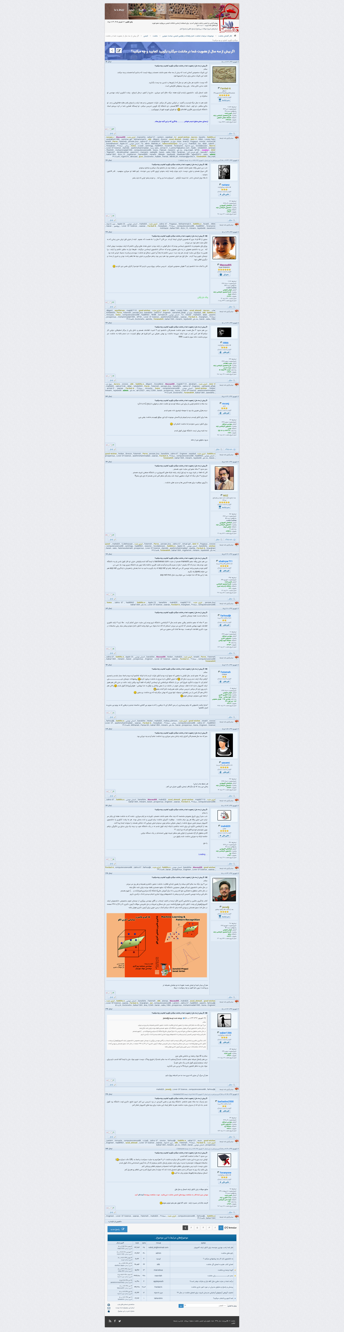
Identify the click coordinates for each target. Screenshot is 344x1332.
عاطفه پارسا (154, 148)
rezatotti (168, 145)
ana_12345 (151, 390)
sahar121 (151, 137)
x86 (158, 1264)
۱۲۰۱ (219, 1058)
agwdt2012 (196, 154)
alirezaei (133, 156)
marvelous (158, 1270)
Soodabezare (201, 145)
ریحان (127, 145)
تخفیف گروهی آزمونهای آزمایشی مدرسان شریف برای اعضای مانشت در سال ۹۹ (205, 1292)
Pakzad (163, 150)
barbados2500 (179, 1094)
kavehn (202, 137)
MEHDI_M (174, 156)
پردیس (229, 210)
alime (147, 143)
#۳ (107, 232)
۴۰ (227, 590)
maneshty (141, 137)
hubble (158, 156)
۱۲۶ (218, 938)
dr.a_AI (118, 1005)
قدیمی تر (118, 1221)
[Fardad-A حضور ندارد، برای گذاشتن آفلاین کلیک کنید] (219, 88)
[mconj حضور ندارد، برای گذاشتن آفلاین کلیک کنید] (221, 403)
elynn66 (126, 148)
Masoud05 (120, 1288)
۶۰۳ (218, 1206)
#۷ (107, 554)
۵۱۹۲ (223, 533)
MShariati (135, 725)
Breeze (164, 139)
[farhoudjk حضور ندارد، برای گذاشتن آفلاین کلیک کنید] (219, 615)
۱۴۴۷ (223, 938)
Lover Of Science (113, 148)
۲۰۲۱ (229, 1202)
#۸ (107, 608)
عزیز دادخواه (189, 145)
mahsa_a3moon (170, 720)
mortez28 (211, 141)
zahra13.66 (121, 386)
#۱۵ (107, 1149)
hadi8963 (159, 145)
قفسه (141, 10)
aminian (211, 148)
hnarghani (110, 145)
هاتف (213, 310)
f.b (142, 143)
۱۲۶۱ (224, 790)
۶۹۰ (218, 214)
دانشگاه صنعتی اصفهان (224, 118)
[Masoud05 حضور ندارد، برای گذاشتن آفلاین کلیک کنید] (218, 265)
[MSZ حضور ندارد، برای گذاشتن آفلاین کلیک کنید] (222, 495)
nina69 (108, 141)
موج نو (173, 141)
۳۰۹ (218, 593)
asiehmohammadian (140, 148)
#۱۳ (107, 1009)
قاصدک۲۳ (115, 156)
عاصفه (200, 1140)
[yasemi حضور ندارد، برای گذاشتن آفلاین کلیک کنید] (220, 763)
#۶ (107, 462)
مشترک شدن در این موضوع (126, 1311)
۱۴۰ (144, 1253)
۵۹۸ (224, 593)
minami (153, 154)
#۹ (107, 665)
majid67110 (132, 310)
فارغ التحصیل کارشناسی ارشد (222, 115)
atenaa (165, 1001)
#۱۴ (107, 1094)
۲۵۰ (218, 374)
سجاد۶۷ (120, 145)
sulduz (212, 152)
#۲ (107, 160)
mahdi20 (192, 143)
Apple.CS (124, 143)
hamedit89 (143, 154)
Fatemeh (123, 141)
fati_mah (211, 156)
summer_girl (126, 139)
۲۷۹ (224, 1206)
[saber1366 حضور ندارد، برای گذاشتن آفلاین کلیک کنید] (218, 1033)
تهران (229, 428)
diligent (156, 139)
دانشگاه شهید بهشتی (224, 640)
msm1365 (120, 1254)
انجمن (161, 10)
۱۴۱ (218, 790)
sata (115, 548)
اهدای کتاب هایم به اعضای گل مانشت (219, 1264)
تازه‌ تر (111, 1221)
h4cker (188, 314)
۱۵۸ (224, 435)
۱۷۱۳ (218, 647)
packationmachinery (117, 1282)
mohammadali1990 (123, 150)
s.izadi (140, 145)
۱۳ (144, 1270)
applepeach (158, 1281)
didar (205, 143)
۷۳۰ (224, 374)
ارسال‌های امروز (213, 29)
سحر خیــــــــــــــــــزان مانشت (220, 1275)
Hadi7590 (120, 1248)
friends (165, 156)
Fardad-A (158, 1287)
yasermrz (134, 152)
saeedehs (210, 392)
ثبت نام (200, 25)
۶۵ (144, 1247)
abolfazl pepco (119, 1265)
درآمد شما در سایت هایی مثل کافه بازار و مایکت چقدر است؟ (211, 1281)
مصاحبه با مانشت (231, 288)
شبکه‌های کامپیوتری (226, 205)
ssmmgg (149, 145)
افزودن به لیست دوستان (224, 97)
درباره (131, 10)
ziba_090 (121, 1271)
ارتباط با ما (119, 10)
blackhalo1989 (183, 154)
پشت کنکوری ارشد (225, 1197)
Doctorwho (149, 156)
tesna (155, 150)
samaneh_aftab (179, 312)
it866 (200, 139)
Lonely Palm (210, 139)
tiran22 (186, 141)
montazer (164, 228)
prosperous (111, 317)
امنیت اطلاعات (227, 363)
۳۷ (225, 285)
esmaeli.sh (162, 314)
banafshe (148, 312)
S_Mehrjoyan (127, 544)
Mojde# (161, 154)
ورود (206, 25)
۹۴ (224, 706)
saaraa (142, 226)
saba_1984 (170, 152)
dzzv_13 (121, 154)
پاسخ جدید (116, 1229)
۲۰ (225, 111)
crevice (202, 141)
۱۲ (225, 928)
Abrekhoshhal (122, 152)
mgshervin (131, 154)
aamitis (149, 319)
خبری (150, 10)
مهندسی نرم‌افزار (227, 424)
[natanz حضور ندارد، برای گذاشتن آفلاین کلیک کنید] (220, 185)
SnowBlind (158, 384)
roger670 (125, 156)
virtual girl (186, 544)
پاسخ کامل (183, 29)
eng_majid (188, 150)
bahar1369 (111, 154)
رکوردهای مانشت (227, 1253)
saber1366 (226, 1033)
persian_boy (133, 141)
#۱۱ (107, 805)
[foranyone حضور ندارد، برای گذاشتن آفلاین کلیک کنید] (218, 1172)
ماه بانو (179, 150)
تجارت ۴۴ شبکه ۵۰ (224, 370)
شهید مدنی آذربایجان (224, 1200)
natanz (181, 160)
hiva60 (186, 139)
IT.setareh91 (154, 141)
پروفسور (116, 226)
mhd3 (183, 1145)
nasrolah (158, 1275)
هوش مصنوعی (227, 290)
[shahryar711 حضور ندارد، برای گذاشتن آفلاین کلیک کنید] (217, 561)
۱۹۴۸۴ (223, 122)
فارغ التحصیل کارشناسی (223, 584)
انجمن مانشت (198, 1321)
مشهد (229, 934)
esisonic (148, 546)
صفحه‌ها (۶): (230, 1228)
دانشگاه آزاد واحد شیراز (224, 586)
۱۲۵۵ (218, 706)
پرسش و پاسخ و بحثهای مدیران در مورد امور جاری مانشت (212, 1287)
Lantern (160, 137)
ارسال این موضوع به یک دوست (125, 1308)
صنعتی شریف (227, 527)
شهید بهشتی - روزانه (225, 697)
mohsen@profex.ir (187, 156)
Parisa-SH (145, 725)
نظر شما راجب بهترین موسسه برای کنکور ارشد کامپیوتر (213, 1247)
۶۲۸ (224, 857)
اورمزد (158, 1258)
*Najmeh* (110, 152)
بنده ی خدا (183, 143)
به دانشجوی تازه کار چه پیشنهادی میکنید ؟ (218, 1258)
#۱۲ (107, 873)
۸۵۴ (219, 1131)
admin (158, 1253)
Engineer (165, 141)
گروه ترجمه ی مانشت (225, 1270)
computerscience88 (142, 150)
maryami (144, 152)
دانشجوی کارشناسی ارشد (223, 208)
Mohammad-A (140, 139)
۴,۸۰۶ (144, 1287)
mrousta (110, 314)
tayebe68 (171, 154)
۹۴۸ (143, 1275)
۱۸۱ (224, 1131)
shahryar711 (226, 561)
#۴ (107, 323)
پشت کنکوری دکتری (225, 695)
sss (199, 143)
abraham (193, 384)
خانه (171, 10)
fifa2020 (110, 150)
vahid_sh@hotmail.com (158, 1247)
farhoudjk (225, 616)
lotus (179, 141)
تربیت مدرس (227, 368)
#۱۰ (107, 729)
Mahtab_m (155, 143)
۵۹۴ (226, 298)
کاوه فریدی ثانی (192, 152)
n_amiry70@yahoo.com (179, 148)
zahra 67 (144, 141)
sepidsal (168, 137)
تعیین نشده (228, 113)
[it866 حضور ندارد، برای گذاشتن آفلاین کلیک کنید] (221, 343)
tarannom (211, 228)
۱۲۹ (222, 590)
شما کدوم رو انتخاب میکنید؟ (223, 1298)
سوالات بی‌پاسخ (201, 29)
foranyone (178, 145)
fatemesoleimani (125, 548)
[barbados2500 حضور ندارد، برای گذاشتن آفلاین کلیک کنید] (216, 1101)
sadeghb (153, 152)
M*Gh (197, 150)
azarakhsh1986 (113, 139)
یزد (230, 853)
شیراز (229, 294)
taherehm (158, 1298)
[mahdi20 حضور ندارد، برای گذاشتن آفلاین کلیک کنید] (219, 826)
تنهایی (233, 1323)
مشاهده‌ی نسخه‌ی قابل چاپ (126, 1304)
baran (161, 152)
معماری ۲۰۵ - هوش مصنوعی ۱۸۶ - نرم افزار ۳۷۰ (224, 700)
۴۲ (221, 298)
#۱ (106, 62)
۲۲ (218, 533)
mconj (225, 404)
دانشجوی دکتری (226, 638)
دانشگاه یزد (227, 1126)
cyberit (211, 143)
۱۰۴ (224, 1058)
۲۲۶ (224, 214)
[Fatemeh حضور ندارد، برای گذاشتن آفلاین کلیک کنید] (219, 672)
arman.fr (164, 148)
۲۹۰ (218, 857)
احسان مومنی (134, 143)
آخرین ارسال (128, 1248)
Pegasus (194, 141)
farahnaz (181, 152)
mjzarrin (171, 150)
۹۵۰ (218, 435)
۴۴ (144, 1264)
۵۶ (224, 647)
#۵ (107, 396)
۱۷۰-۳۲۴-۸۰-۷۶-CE (224, 431)
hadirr (193, 148)
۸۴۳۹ (223, 301)
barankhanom (112, 143)
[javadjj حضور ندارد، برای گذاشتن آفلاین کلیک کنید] (221, 907)
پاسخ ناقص (191, 29)
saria (205, 154)
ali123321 (140, 390)
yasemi (212, 314)
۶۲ (229, 643)
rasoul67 (204, 152)
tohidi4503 (202, 148)
